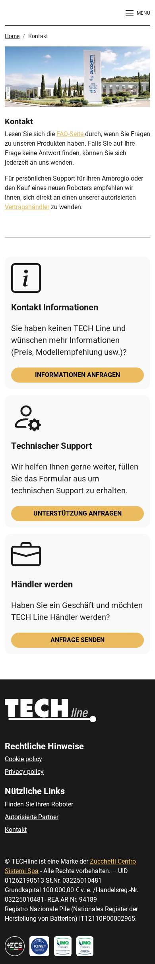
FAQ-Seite (70, 134)
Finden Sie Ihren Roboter (39, 804)
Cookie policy (23, 759)
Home (12, 36)
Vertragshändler (27, 207)
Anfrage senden (77, 640)
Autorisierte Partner (31, 817)
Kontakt (16, 829)
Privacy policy (24, 771)
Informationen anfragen (77, 375)
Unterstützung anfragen (77, 513)
